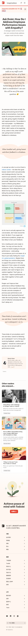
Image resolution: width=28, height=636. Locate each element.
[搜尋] (21, 2)
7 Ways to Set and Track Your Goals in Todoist (13, 448)
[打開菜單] (24, 2)
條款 (13, 627)
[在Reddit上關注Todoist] (17, 616)
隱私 (10, 627)
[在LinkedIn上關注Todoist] (10, 616)
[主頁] (3, 2)
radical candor (6, 169)
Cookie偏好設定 (18, 627)
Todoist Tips (7, 413)
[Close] (25, 9)
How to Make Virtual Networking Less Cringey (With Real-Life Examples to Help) (13, 419)
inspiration (12, 3)
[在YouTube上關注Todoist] (7, 616)
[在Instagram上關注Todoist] (14, 616)
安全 (7, 627)
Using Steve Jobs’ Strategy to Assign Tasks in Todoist (12, 391)
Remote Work (7, 443)
